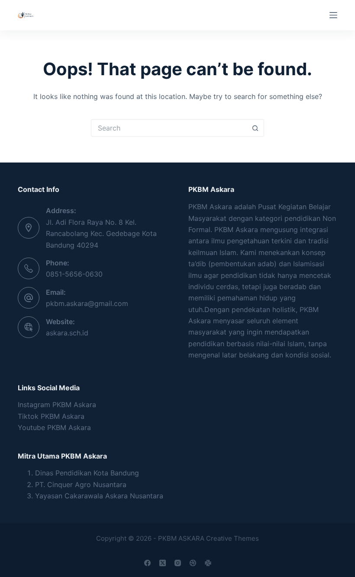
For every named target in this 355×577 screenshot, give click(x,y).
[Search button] (255, 128)
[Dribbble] (193, 563)
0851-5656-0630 (74, 274)
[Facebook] (147, 563)
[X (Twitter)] (162, 563)
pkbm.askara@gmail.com (87, 303)
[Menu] (333, 15)
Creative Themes (232, 538)
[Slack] (208, 563)
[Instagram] (177, 563)
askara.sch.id (67, 332)
